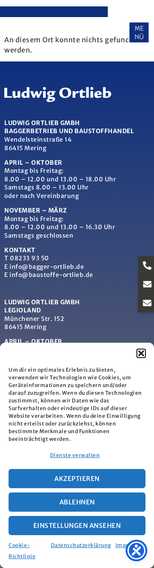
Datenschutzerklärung (81, 545)
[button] (141, 353)
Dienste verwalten (75, 455)
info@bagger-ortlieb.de (46, 267)
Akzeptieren (77, 479)
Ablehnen (77, 502)
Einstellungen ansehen (77, 525)
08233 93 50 (29, 258)
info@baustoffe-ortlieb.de (51, 275)
